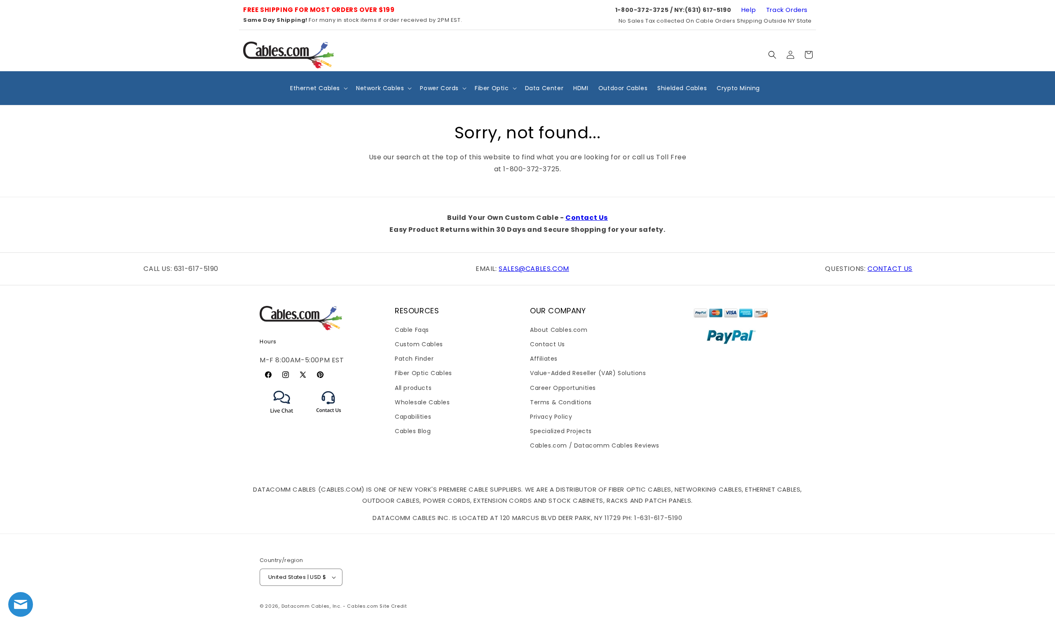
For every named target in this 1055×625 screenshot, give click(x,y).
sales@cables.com (534, 268)
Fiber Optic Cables (423, 373)
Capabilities (413, 417)
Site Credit (393, 606)
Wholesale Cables (422, 402)
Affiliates (544, 358)
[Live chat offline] (20, 604)
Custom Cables (419, 344)
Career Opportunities (563, 388)
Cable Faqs (412, 330)
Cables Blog (413, 431)
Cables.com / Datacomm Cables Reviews (594, 445)
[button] (772, 55)
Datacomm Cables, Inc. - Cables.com (329, 606)
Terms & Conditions (561, 402)
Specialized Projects (561, 431)
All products (413, 388)
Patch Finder (414, 358)
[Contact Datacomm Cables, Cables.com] (329, 417)
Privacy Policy (551, 417)
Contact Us (586, 217)
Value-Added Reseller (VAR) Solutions (588, 373)
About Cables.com (559, 330)
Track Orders (787, 9)
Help (748, 9)
